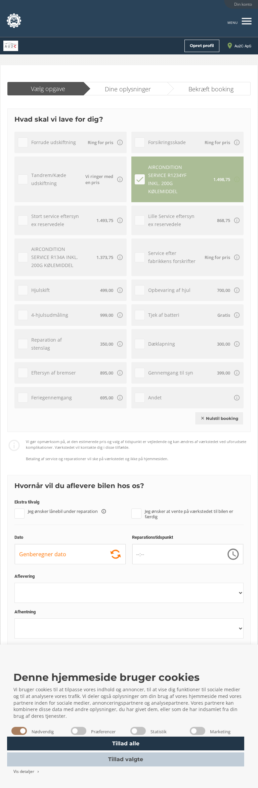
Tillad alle (125, 743)
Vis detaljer (26, 771)
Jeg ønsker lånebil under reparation (67, 511)
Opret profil (202, 45)
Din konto (243, 4)
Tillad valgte (125, 759)
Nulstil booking (219, 418)
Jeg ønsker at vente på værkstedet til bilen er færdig (189, 513)
